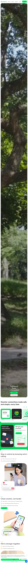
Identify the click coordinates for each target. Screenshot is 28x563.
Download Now (18, 433)
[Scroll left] (24, 407)
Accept (14, 559)
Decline (16, 561)
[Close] (26, 555)
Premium (12, 1)
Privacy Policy (24, 556)
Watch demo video (14, 395)
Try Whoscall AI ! (4, 508)
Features (9, 1)
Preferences (12, 561)
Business (16, 1)
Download (24, 1)
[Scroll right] (26, 407)
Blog (20, 1)
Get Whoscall (14, 392)
